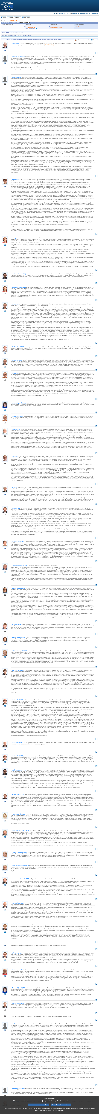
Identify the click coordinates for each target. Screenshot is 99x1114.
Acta (96, 39)
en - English (67, 13)
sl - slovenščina (93, 13)
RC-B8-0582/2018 (6, 26)
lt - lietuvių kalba (78, 13)
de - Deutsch (62, 13)
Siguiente (17, 17)
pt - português (87, 13)
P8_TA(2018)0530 (79, 26)
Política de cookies (40, 1110)
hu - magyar (80, 13)
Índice (4, 17)
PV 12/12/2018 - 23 (30, 27)
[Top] (96, 53)
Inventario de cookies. (58, 1110)
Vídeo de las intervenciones (84, 39)
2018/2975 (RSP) (49, 45)
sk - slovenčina (91, 13)
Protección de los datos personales (80, 1108)
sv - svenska (97, 13)
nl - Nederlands (84, 13)
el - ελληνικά (65, 13)
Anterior (11, 17)
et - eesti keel (63, 13)
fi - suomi (95, 13)
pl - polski (86, 13)
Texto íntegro (27, 17)
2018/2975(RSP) (13, 20)
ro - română (89, 13)
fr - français (69, 13)
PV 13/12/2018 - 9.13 (55, 26)
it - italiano (75, 13)
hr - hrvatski (73, 13)
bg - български (54, 13)
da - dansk (60, 13)
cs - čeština (58, 13)
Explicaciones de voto (56, 27)
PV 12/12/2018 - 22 (30, 26)
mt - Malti (82, 13)
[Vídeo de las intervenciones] (5, 50)
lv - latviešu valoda (76, 13)
